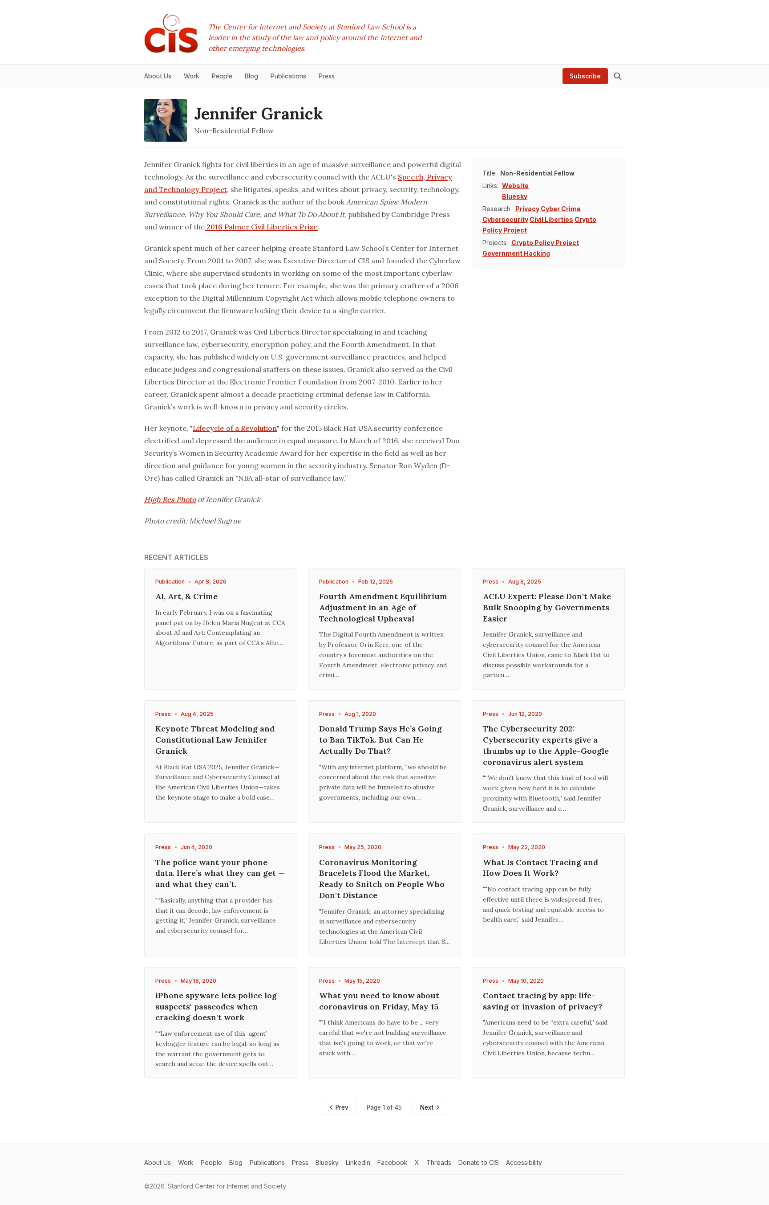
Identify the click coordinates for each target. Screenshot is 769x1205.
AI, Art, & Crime (186, 596)
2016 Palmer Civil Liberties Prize (261, 226)
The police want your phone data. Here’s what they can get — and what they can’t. (220, 873)
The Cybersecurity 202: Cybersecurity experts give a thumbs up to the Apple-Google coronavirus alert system (546, 745)
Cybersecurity (505, 219)
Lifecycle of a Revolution (235, 428)
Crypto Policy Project (545, 242)
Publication (170, 581)
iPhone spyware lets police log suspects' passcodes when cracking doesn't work (216, 1006)
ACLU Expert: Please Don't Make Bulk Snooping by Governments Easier (547, 607)
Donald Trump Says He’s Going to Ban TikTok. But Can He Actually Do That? (380, 739)
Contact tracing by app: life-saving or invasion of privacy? (542, 1001)
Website (515, 185)
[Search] (618, 76)
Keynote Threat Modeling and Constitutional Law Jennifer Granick (215, 739)
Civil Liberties (551, 219)
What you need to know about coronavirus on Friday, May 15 (379, 1001)
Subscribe (585, 76)
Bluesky (514, 196)
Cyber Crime (561, 208)
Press (490, 581)
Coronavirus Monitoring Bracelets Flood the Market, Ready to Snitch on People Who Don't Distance (382, 878)
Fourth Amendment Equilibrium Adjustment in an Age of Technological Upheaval (383, 607)
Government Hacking (516, 253)
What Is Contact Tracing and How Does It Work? (540, 867)
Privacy (527, 208)
